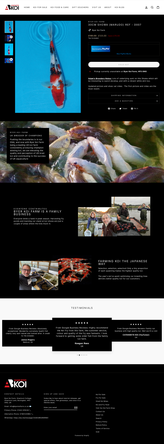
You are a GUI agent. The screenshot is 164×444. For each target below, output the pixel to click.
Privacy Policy (101, 422)
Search (99, 418)
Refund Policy (101, 425)
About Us (99, 415)
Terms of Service (103, 428)
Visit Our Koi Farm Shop (105, 408)
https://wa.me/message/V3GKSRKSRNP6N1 (31, 418)
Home (27, 7)
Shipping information (124, 95)
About (107, 7)
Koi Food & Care (60, 7)
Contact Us (100, 411)
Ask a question (124, 101)
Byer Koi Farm (96, 22)
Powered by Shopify (82, 435)
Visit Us (96, 7)
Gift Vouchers (80, 7)
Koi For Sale (40, 7)
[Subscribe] (75, 407)
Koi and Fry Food (102, 405)
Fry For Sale (101, 398)
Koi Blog (119, 7)
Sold (97, 432)
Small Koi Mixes (102, 401)
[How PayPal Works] (100, 51)
